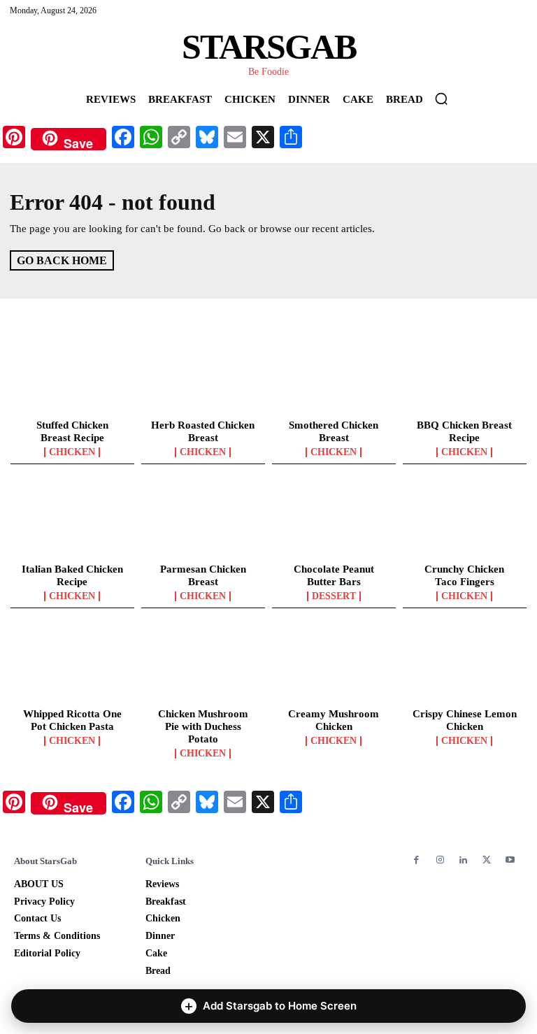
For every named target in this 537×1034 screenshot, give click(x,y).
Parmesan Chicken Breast (203, 575)
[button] (441, 99)
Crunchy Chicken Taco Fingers (464, 575)
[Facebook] (416, 860)
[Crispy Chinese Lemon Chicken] (465, 665)
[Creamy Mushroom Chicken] (334, 665)
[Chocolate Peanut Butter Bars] (334, 520)
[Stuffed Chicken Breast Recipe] (72, 376)
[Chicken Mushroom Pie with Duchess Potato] (203, 665)
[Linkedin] (463, 860)
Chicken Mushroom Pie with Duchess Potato (203, 726)
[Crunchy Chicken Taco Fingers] (465, 520)
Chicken (72, 452)
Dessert (334, 596)
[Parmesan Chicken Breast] (203, 520)
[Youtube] (510, 860)
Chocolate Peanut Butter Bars (334, 575)
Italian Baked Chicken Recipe (72, 575)
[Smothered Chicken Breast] (334, 376)
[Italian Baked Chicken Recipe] (72, 520)
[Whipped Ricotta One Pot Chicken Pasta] (72, 665)
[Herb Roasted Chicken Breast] (203, 376)
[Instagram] (439, 860)
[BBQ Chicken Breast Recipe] (465, 376)
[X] (486, 860)
